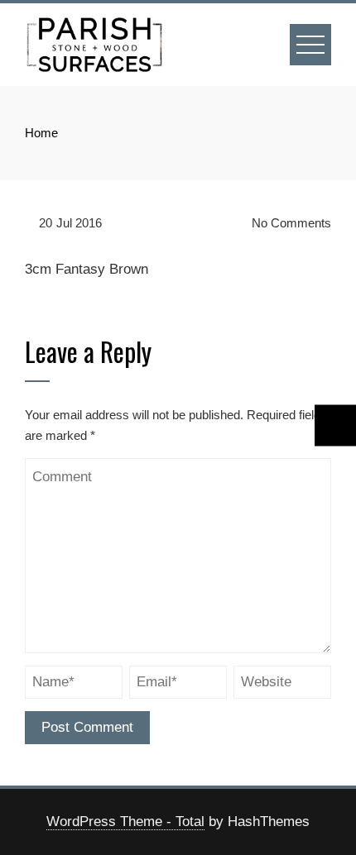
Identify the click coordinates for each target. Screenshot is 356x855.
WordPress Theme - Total (125, 821)
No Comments (289, 223)
